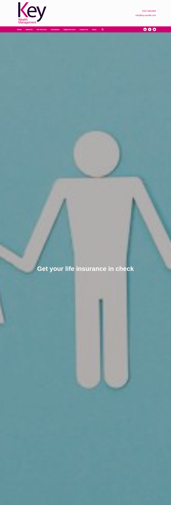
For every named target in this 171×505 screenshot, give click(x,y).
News (94, 30)
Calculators (55, 30)
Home (19, 30)
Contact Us (84, 30)
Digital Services (70, 30)
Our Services (42, 30)
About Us (29, 30)
